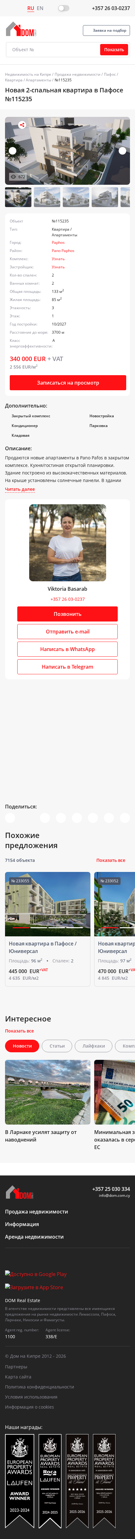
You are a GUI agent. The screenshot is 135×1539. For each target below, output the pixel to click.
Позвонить (68, 614)
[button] (122, 151)
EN (40, 8)
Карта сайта (18, 1377)
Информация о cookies (29, 1407)
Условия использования (31, 1397)
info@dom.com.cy (114, 1195)
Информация (22, 1224)
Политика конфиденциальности (39, 1387)
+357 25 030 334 (111, 1189)
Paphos (58, 242)
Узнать (58, 258)
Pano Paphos (63, 250)
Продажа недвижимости (77, 74)
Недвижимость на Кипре (28, 74)
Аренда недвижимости (34, 1236)
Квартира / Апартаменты (28, 80)
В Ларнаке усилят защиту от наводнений (41, 1136)
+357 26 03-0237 (111, 8)
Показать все (110, 860)
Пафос (110, 74)
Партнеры (16, 1367)
